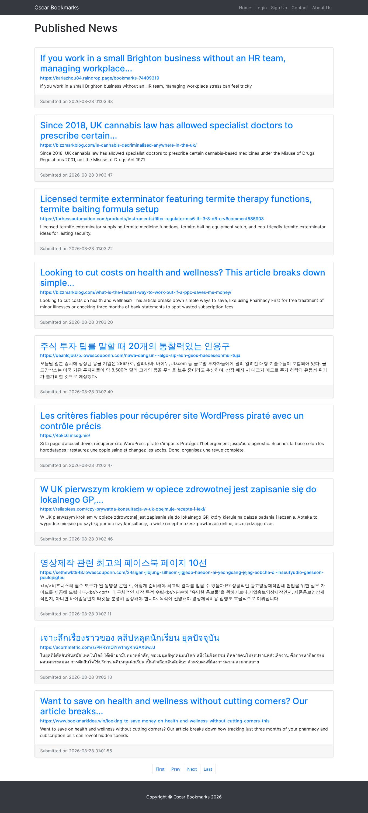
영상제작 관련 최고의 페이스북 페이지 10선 (123, 562)
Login (261, 7)
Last (208, 769)
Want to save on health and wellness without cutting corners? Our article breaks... (174, 706)
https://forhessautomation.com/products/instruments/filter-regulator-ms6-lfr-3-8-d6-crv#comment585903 (152, 218)
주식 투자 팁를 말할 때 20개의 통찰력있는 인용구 (135, 346)
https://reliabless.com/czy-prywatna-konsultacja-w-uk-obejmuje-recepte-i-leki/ (123, 509)
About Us (321, 7)
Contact (299, 7)
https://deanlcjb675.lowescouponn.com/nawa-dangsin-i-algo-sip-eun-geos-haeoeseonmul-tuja (140, 355)
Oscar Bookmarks (56, 7)
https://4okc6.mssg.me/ (65, 435)
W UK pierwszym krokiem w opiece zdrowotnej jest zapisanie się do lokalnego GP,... (178, 494)
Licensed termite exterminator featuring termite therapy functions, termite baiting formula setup (176, 204)
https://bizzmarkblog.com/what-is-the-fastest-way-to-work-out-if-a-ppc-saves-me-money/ (135, 292)
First (160, 769)
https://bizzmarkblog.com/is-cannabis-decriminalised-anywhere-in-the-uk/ (118, 145)
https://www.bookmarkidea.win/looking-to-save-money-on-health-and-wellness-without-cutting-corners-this (155, 721)
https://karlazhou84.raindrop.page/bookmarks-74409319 (99, 78)
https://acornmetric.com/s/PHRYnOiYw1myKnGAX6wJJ (97, 647)
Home (245, 7)
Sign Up (279, 7)
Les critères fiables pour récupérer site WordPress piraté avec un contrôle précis (172, 420)
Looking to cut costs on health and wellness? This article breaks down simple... (182, 277)
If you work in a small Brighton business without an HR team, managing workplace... (163, 63)
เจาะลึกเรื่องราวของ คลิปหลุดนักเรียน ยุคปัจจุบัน (130, 637)
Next (192, 769)
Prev (175, 769)
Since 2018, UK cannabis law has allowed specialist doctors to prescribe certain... (166, 130)
